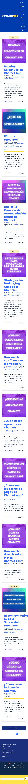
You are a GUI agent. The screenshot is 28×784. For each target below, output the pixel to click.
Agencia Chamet (16, 77)
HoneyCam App (18, 146)
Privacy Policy (6, 746)
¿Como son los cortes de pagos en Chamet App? (13, 490)
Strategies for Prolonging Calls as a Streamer (13, 285)
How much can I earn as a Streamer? (13, 360)
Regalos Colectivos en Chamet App (13, 70)
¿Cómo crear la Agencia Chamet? (13, 687)
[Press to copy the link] (26, 778)
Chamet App (11, 78)
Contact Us (5, 756)
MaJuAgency (8, 75)
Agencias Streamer (16, 694)
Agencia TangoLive (12, 145)
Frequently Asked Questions (9, 744)
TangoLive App (15, 295)
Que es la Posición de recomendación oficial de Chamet (15, 213)
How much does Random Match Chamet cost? (13, 556)
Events (4, 754)
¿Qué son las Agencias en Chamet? (13, 424)
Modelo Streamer (13, 147)
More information (8, 101)
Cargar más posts (14, 728)
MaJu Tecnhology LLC (18, 763)
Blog (3, 748)
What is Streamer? (11, 137)
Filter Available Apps (7, 750)
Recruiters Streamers (8, 752)
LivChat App (6, 147)
